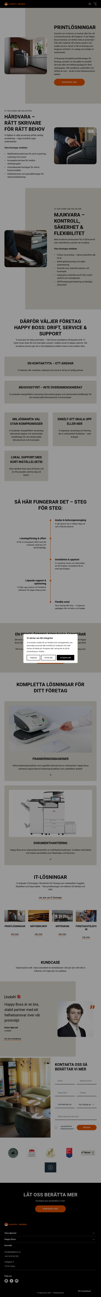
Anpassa (33, 658)
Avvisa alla (48, 658)
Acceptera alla (65, 658)
